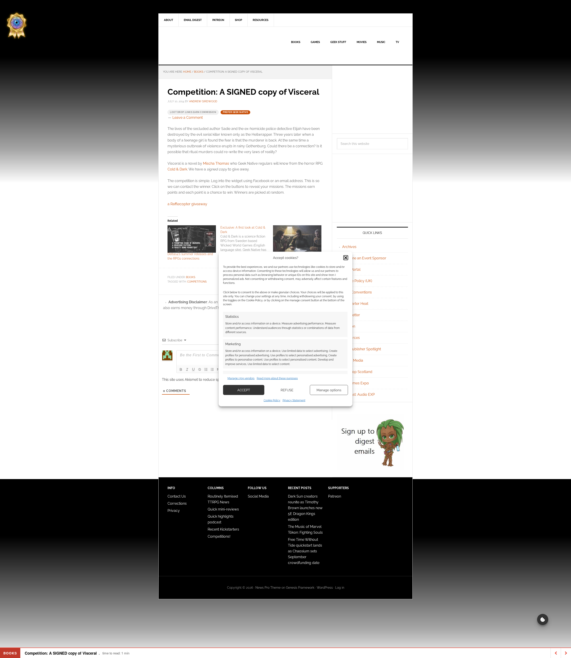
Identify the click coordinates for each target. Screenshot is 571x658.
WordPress (325, 587)
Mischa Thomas (216, 163)
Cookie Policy (272, 400)
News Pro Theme (268, 587)
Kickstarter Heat (355, 303)
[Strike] (200, 369)
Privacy (174, 510)
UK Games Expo (355, 383)
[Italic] (187, 369)
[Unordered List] (212, 369)
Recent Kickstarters (224, 529)
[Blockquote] (218, 369)
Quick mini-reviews (223, 509)
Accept (243, 390)
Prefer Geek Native (235, 112)
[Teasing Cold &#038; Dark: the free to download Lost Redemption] (297, 239)
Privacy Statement (294, 400)
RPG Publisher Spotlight (361, 349)
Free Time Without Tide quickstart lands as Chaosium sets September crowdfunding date (305, 551)
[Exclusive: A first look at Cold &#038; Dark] (246, 240)
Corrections (177, 503)
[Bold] (181, 369)
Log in (339, 587)
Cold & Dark (177, 169)
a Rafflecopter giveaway (187, 204)
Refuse (287, 390)
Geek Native (197, 46)
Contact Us (177, 496)
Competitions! (219, 536)
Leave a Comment (187, 117)
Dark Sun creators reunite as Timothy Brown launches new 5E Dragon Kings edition (305, 508)
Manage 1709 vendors (241, 378)
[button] (345, 257)
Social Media (352, 360)
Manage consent (542, 619)
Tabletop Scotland (357, 372)
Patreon (334, 496)
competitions (197, 281)
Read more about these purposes (277, 378)
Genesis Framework (300, 587)
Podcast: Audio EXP (358, 394)
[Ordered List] (206, 369)
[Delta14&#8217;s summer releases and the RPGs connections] (192, 239)
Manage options (329, 390)
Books (190, 277)
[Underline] (193, 369)
